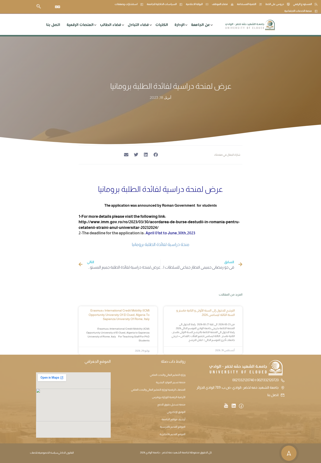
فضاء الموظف (220, 4)
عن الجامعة (200, 25)
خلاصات (34, 452)
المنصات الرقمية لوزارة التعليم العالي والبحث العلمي (158, 389)
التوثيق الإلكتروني (176, 412)
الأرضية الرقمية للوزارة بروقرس (168, 397)
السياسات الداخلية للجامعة (162, 4)
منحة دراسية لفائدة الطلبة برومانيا (160, 244)
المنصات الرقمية (80, 25)
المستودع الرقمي (302, 4)
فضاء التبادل (138, 25)
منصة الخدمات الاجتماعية (298, 10)
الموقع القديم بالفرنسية (172, 426)
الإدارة (179, 25)
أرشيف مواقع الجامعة (173, 419)
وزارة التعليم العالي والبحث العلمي (167, 374)
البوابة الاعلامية (194, 4)
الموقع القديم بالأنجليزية (172, 434)
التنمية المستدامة (246, 4)
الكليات (161, 25)
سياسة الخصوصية (48, 452)
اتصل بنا (53, 25)
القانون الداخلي (66, 452)
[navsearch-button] (38, 6)
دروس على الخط (274, 4)
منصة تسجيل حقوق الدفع (171, 404)
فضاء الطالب (110, 25)
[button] (155, 155)
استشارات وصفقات (126, 4)
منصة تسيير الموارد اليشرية (170, 382)
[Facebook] (241, 406)
